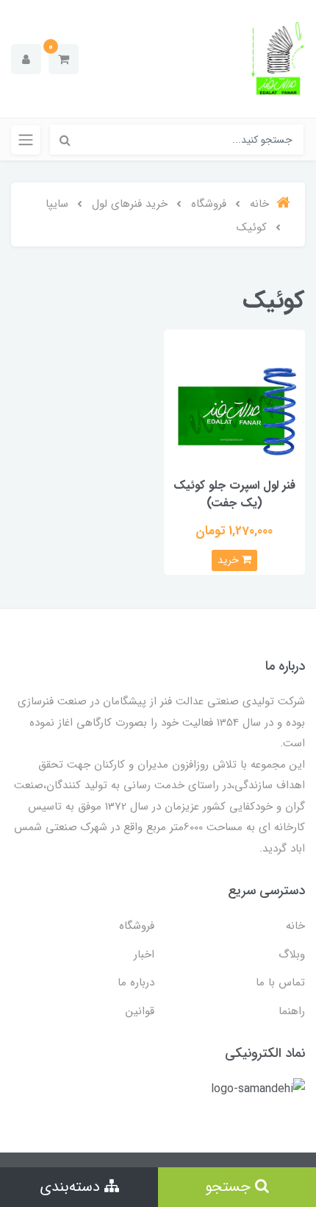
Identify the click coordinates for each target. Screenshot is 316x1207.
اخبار (144, 954)
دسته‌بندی (72, 1186)
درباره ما (136, 982)
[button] (64, 59)
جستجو (230, 1186)
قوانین (140, 1011)
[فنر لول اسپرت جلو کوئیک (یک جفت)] (235, 400)
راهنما (292, 1011)
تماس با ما (280, 982)
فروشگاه (136, 926)
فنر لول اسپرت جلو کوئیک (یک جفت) (234, 494)
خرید (230, 560)
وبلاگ (292, 954)
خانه (295, 926)
